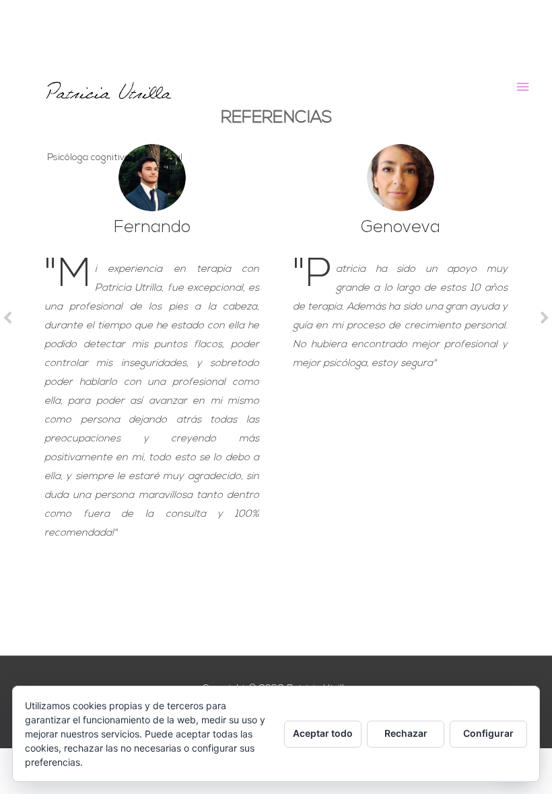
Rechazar (405, 733)
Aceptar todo (323, 733)
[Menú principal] (523, 87)
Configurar (488, 733)
